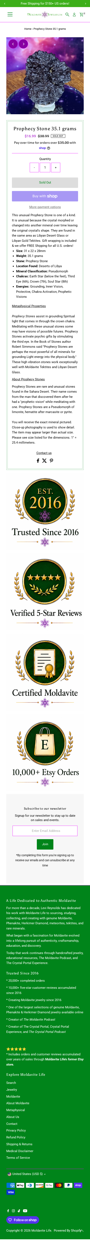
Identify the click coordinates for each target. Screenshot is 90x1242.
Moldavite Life (41, 1230)
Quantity (45, 159)
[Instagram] (13, 1211)
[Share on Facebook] (38, 462)
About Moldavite (17, 1103)
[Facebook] (8, 1211)
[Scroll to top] (81, 1230)
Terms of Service (18, 1158)
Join (45, 844)
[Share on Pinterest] (51, 462)
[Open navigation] (10, 14)
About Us (12, 1117)
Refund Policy (15, 1137)
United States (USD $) (27, 1174)
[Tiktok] (19, 1211)
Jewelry (11, 1090)
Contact (11, 1124)
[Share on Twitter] (45, 462)
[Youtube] (25, 1211)
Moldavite (13, 1096)
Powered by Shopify (67, 1230)
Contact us (44, 453)
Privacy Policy (16, 1130)
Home (27, 28)
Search (11, 1083)
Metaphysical (15, 1110)
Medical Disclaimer (19, 1151)
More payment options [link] (45, 207)
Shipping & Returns (19, 1144)
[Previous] (13, 44)
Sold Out (45, 182)
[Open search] (67, 14)
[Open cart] (81, 14)
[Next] (23, 44)
